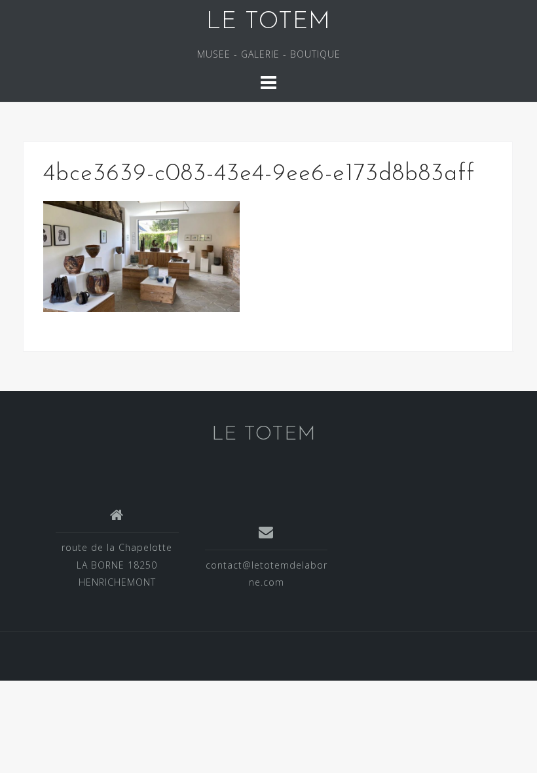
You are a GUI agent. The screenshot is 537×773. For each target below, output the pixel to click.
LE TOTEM (268, 22)
